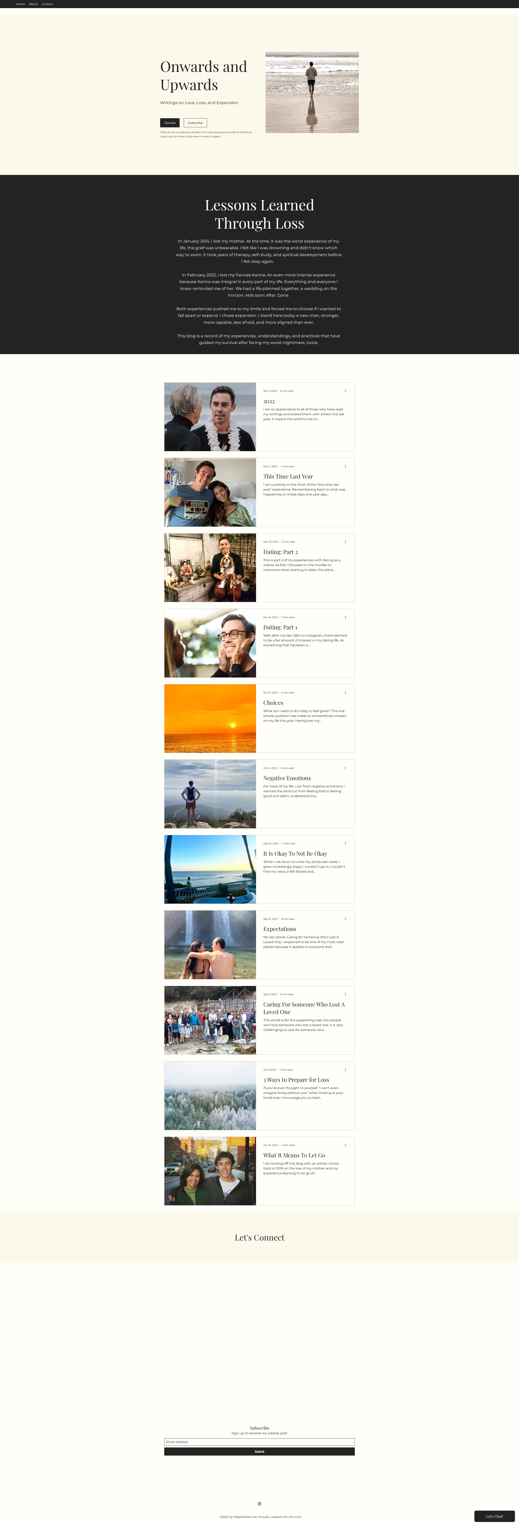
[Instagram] (259, 1504)
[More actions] (346, 391)
